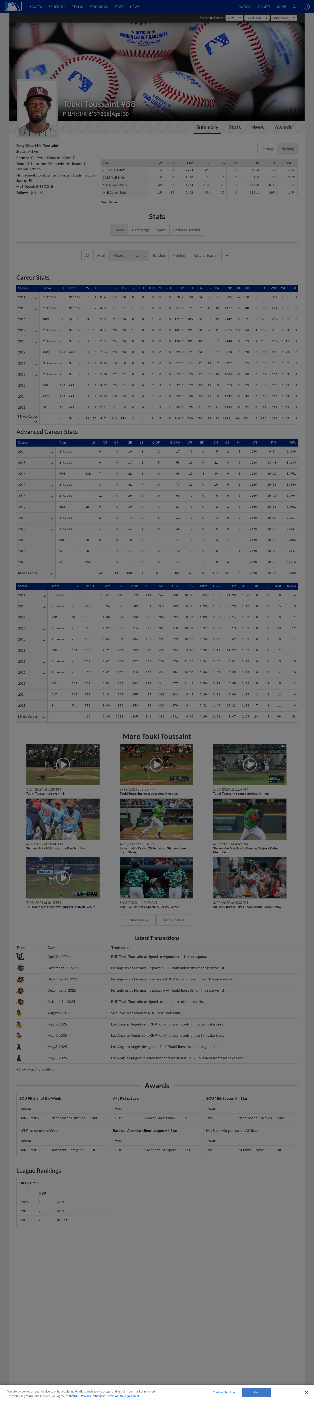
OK (256, 1392)
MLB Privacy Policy (87, 1396)
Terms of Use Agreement (122, 1396)
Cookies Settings (224, 1392)
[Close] (307, 1392)
